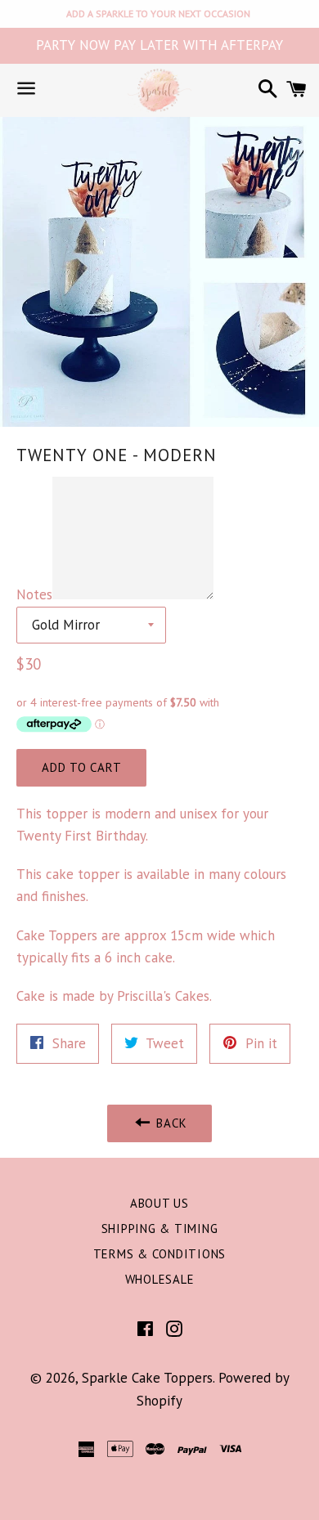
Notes (34, 594)
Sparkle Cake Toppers (147, 1378)
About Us (159, 1203)
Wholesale (160, 1279)
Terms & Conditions (160, 1254)
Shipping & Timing (159, 1228)
